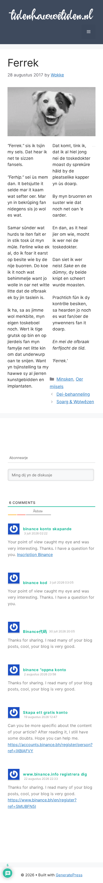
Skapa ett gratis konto (45, 712)
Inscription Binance (35, 554)
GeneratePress (69, 875)
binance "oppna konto (44, 669)
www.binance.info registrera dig (55, 774)
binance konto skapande (47, 528)
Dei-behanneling (73, 394)
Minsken (64, 379)
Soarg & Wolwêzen (75, 401)
